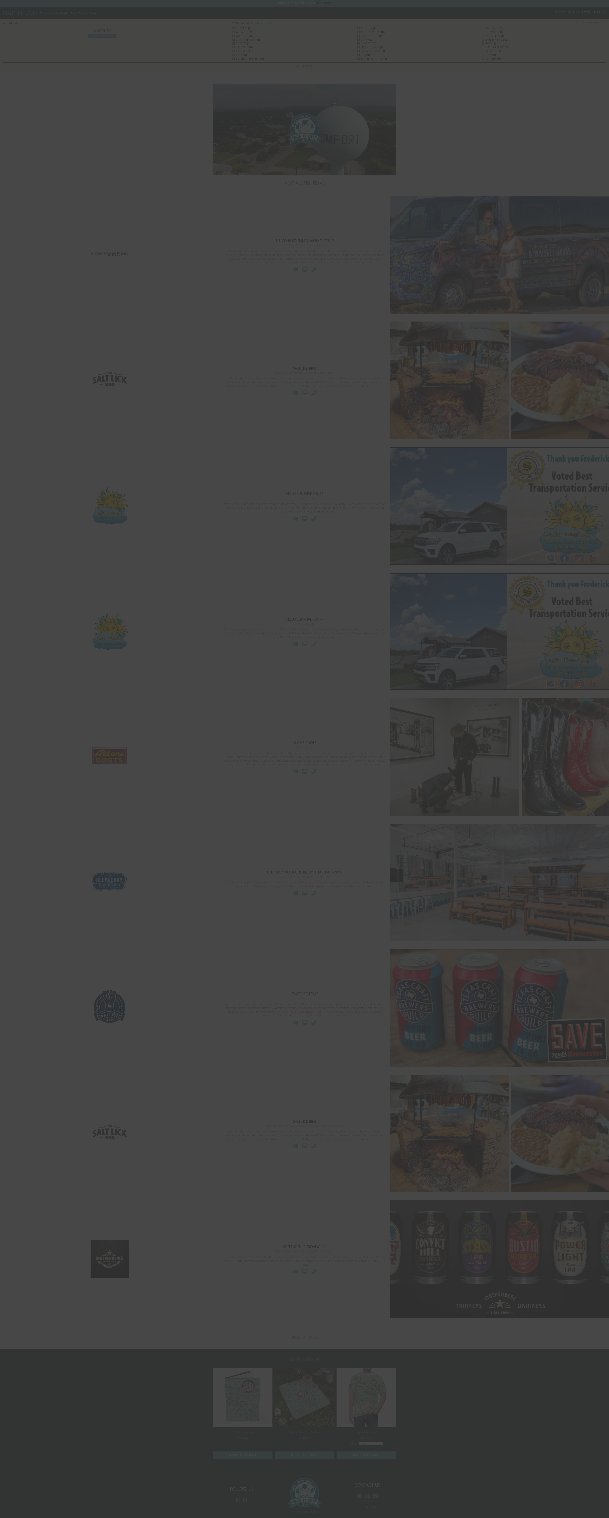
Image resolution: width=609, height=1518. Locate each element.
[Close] (603, 5)
